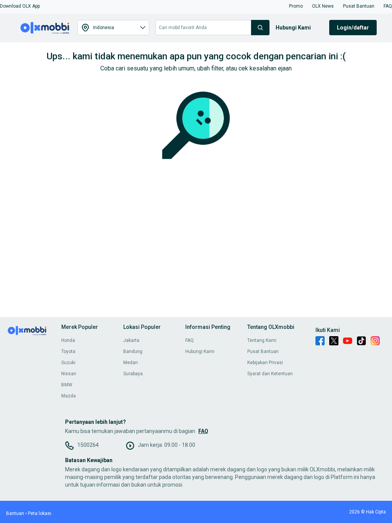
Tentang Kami (261, 340)
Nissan (68, 373)
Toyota (68, 351)
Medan (130, 362)
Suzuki (68, 362)
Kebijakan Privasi (265, 362)
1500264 (88, 445)
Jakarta (131, 340)
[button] (20, 6)
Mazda (68, 396)
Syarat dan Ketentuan (270, 373)
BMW (66, 384)
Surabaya (133, 373)
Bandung (132, 351)
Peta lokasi (39, 513)
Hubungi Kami (199, 351)
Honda (68, 340)
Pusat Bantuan (263, 351)
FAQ (189, 340)
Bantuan (15, 513)
